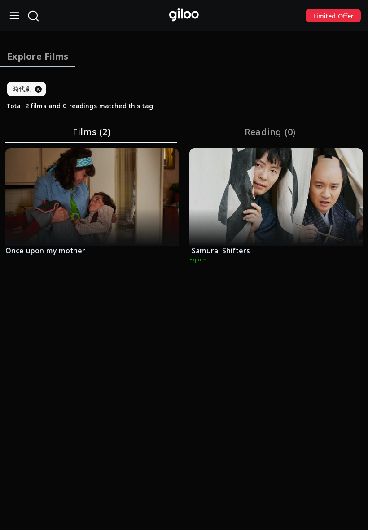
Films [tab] (91, 132)
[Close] (38, 89)
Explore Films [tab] (37, 56)
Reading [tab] (270, 132)
